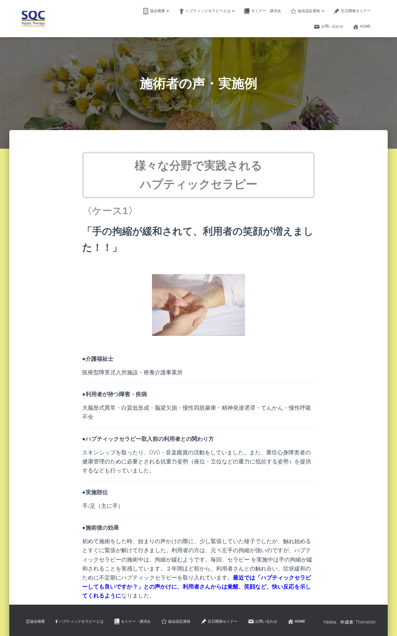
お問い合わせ (332, 26)
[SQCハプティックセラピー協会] (33, 18)
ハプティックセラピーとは (208, 11)
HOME (365, 26)
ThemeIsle (365, 622)
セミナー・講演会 (266, 11)
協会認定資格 (309, 11)
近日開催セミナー (356, 11)
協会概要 (158, 11)
